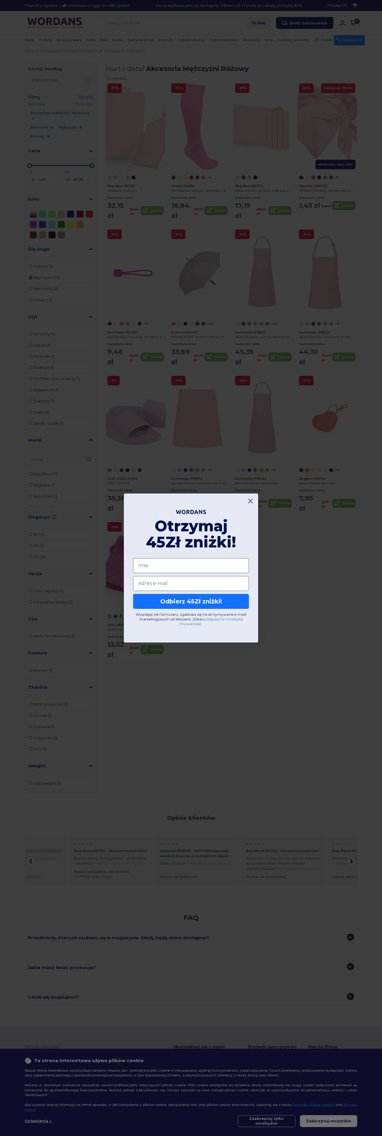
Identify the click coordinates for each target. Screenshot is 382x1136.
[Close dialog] (250, 501)
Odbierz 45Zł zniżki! (191, 601)
